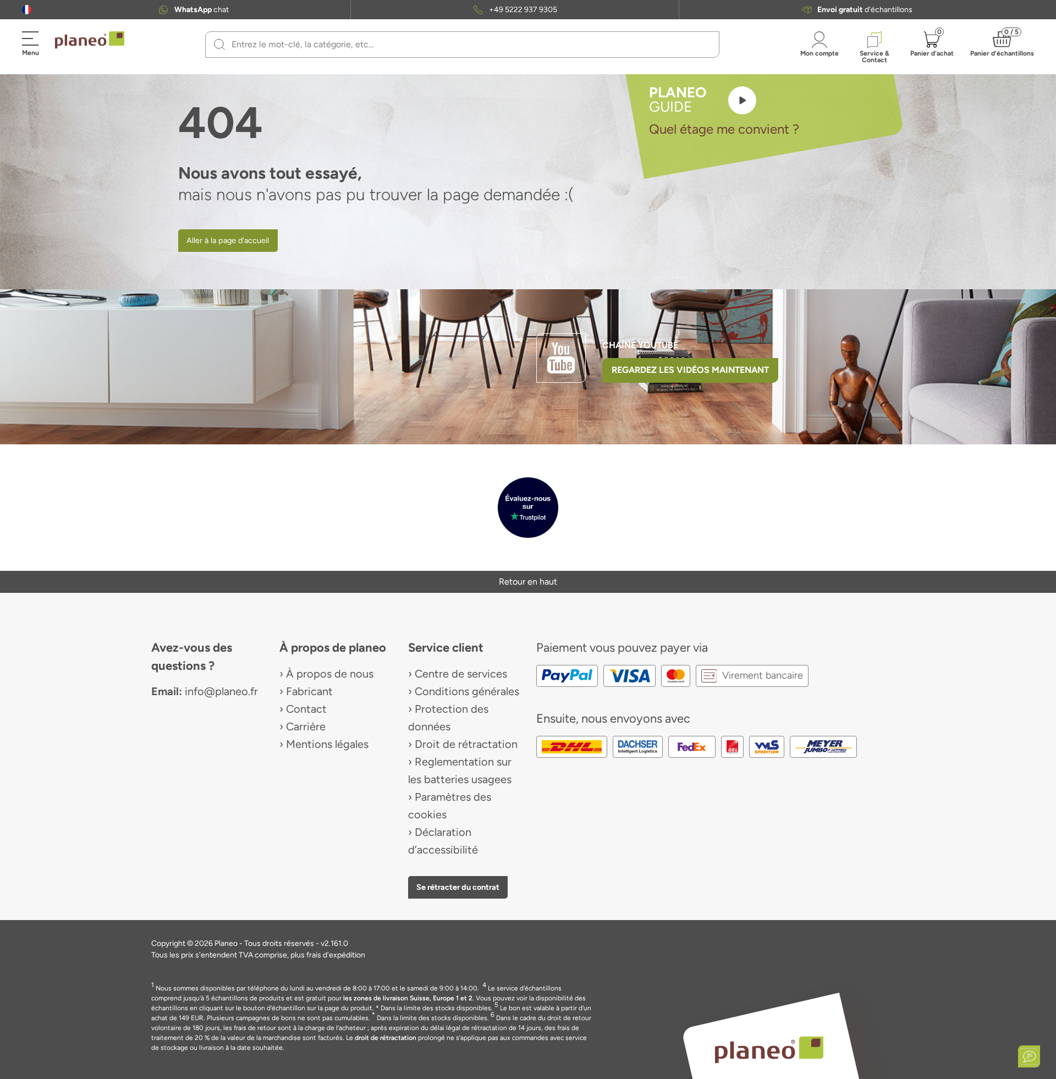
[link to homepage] (89, 40)
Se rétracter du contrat (457, 887)
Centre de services (461, 673)
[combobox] (469, 45)
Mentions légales (327, 744)
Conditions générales (467, 691)
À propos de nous (329, 673)
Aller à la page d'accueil (227, 240)
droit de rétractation (385, 1038)
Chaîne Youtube (640, 345)
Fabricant (309, 691)
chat (201, 10)
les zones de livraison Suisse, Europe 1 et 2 (407, 998)
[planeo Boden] (769, 1049)
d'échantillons (864, 10)
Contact (306, 708)
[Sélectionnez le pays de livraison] (26, 9)
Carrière (306, 726)
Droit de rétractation (466, 744)
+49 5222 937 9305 (523, 10)
